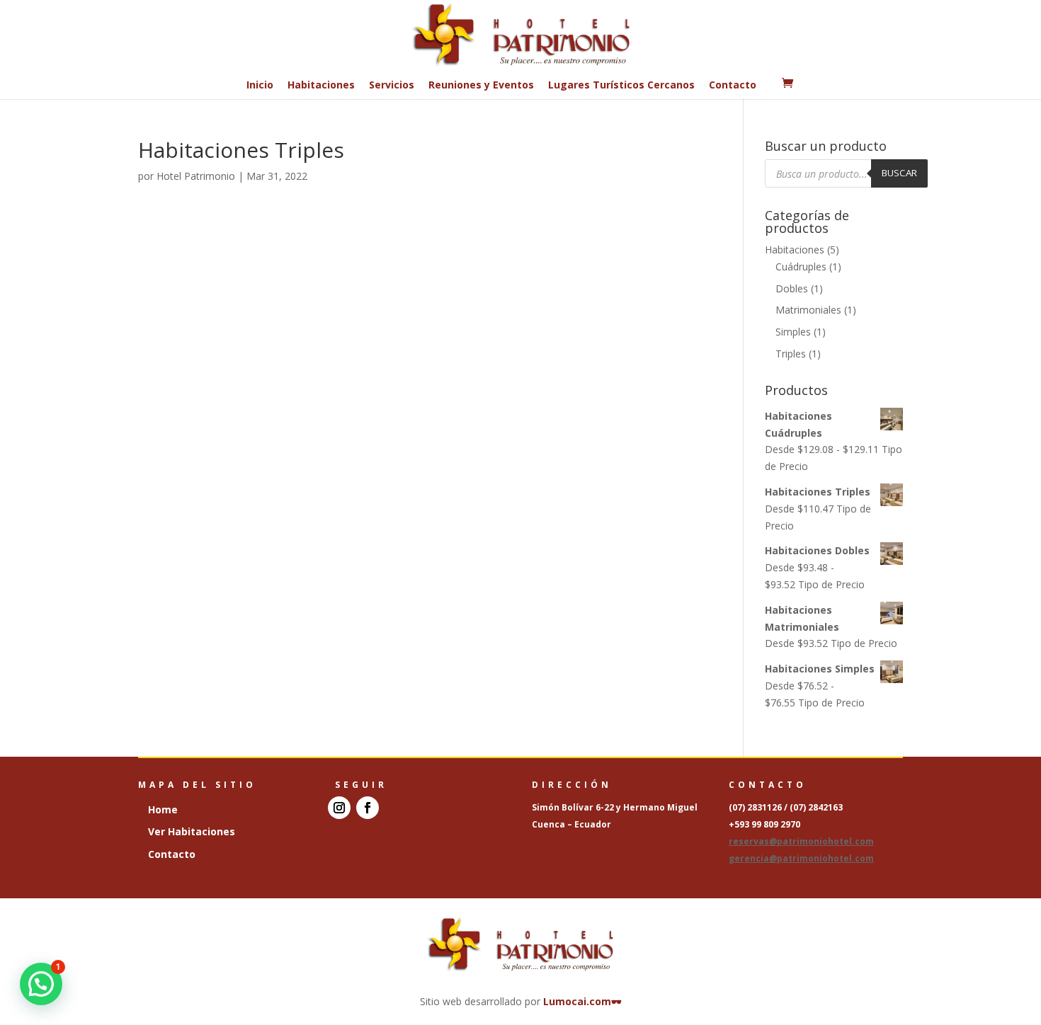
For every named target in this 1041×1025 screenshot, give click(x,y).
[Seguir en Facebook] (367, 807)
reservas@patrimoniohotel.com (801, 841)
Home (163, 809)
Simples (793, 331)
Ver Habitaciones (191, 831)
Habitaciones (321, 84)
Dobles (791, 288)
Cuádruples (800, 266)
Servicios (391, 84)
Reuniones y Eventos (481, 84)
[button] (41, 984)
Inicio (259, 84)
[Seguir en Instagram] (339, 807)
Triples (790, 353)
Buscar (899, 172)
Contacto (732, 84)
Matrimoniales (808, 309)
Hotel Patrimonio (196, 176)
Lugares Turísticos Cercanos (621, 84)
